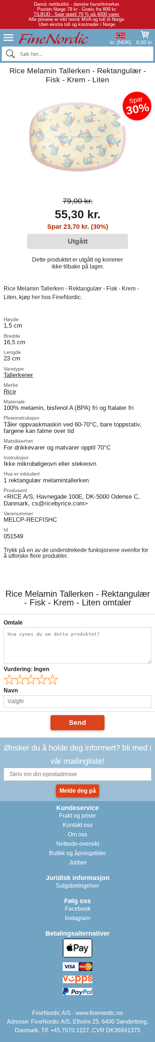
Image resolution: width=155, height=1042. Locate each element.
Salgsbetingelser (77, 886)
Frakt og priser (77, 816)
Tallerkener (18, 374)
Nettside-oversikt (77, 844)
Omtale (13, 622)
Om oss (77, 834)
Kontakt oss (78, 825)
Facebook (77, 909)
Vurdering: (26, 669)
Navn (11, 690)
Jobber (78, 862)
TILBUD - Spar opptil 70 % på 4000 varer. (77, 14)
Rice (10, 391)
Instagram (77, 918)
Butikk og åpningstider (77, 853)
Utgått (78, 241)
